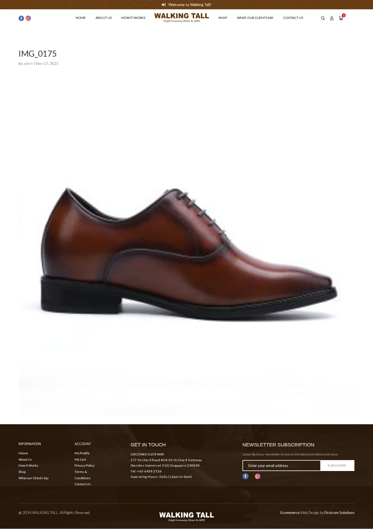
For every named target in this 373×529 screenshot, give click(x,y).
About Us (104, 18)
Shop (222, 18)
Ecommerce (290, 512)
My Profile (82, 453)
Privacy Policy (84, 465)
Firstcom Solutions (339, 512)
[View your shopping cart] (341, 18)
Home (81, 18)
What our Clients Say (255, 18)
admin (28, 63)
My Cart (80, 459)
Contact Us (293, 18)
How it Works (133, 18)
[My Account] (332, 18)
